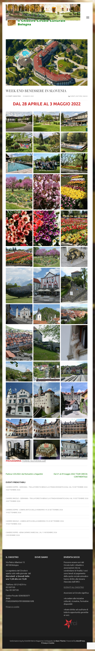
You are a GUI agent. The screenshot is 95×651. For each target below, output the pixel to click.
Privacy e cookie (12, 607)
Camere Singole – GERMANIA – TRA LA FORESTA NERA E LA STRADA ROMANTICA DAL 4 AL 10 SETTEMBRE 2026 (47, 498)
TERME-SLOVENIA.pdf (34, 460)
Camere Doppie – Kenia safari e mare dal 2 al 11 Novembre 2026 (31, 532)
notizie (79, 96)
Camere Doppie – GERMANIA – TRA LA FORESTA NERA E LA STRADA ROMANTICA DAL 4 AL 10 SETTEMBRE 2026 (46, 487)
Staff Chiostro (14, 96)
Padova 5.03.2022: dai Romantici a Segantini (24, 474)
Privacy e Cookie (47, 643)
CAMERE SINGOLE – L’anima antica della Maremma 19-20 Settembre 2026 (35, 521)
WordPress (80, 641)
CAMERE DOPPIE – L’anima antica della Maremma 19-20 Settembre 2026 (34, 510)
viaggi (85, 96)
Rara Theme (61, 641)
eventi (72, 96)
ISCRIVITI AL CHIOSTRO (74, 587)
